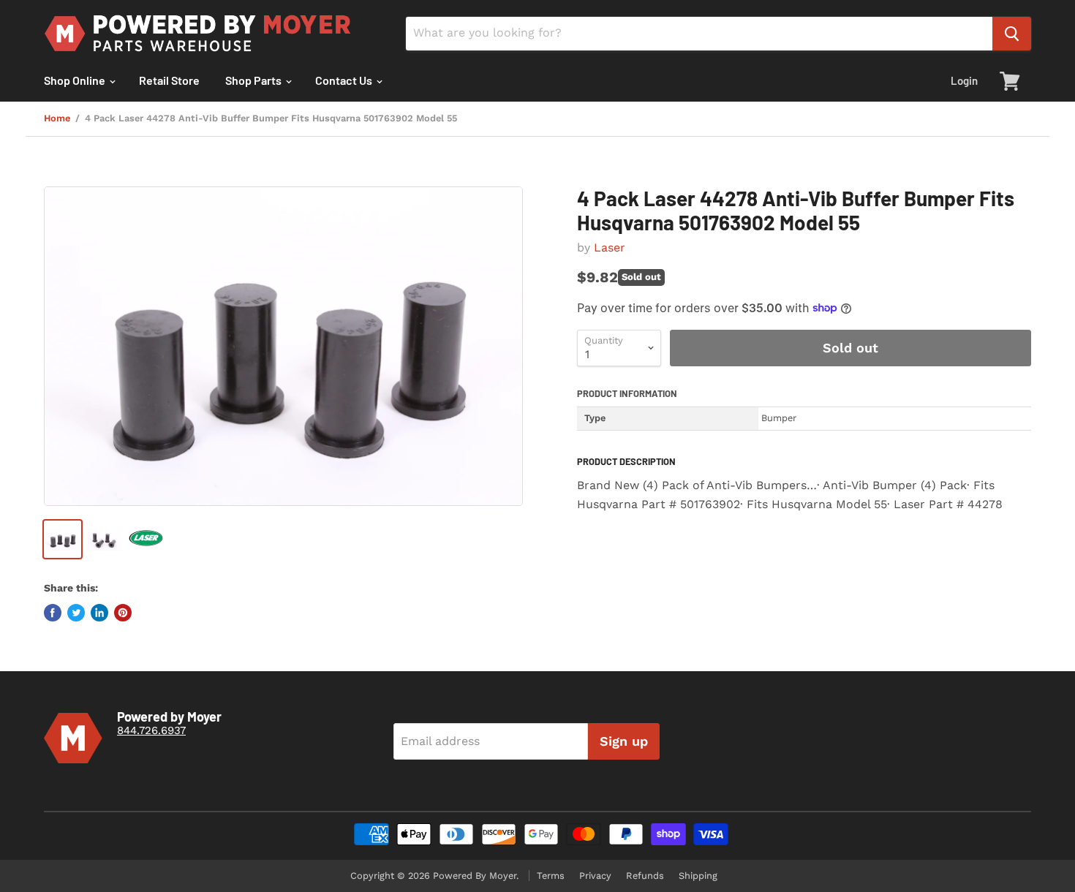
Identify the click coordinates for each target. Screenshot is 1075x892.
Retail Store (169, 80)
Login (964, 80)
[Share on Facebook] (52, 612)
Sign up (624, 741)
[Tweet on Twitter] (76, 612)
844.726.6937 (151, 730)
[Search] (1011, 33)
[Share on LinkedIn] (99, 612)
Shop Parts (254, 80)
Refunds (645, 875)
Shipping (698, 875)
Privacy (595, 875)
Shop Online (76, 80)
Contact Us (344, 80)
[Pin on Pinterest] (123, 612)
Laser (609, 247)
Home (57, 118)
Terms (551, 875)
